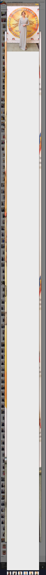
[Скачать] (36, 4)
